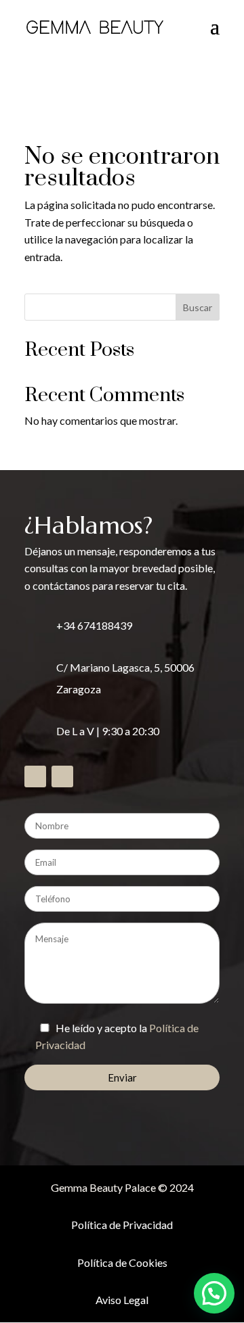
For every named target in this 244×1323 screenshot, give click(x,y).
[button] (214, 1293)
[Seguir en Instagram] (62, 776)
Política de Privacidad (122, 1224)
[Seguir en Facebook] (35, 776)
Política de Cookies (122, 1262)
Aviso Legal (122, 1299)
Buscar (197, 307)
